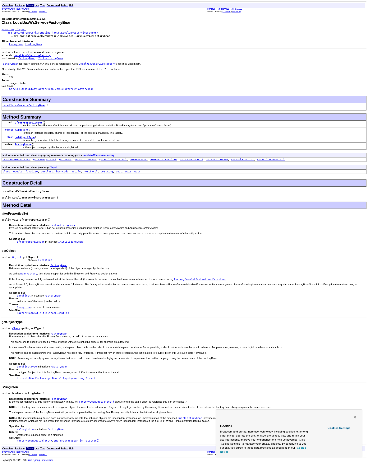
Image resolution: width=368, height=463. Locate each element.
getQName (65, 159)
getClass (47, 171)
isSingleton (23, 144)
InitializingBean (33, 44)
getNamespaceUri (44, 159)
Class (10, 137)
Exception (45, 260)
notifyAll (91, 171)
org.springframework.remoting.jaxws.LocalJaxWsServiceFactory (52, 32)
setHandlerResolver (163, 159)
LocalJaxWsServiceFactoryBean (23, 105)
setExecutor (138, 159)
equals (17, 171)
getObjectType (25, 137)
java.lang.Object (14, 29)
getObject (22, 130)
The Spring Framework (40, 460)
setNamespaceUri (191, 159)
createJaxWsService (16, 159)
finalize (31, 171)
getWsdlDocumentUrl (113, 159)
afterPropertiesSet (28, 122)
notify (76, 171)
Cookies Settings (339, 427)
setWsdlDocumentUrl (271, 159)
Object (9, 130)
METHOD (43, 11)
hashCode (62, 171)
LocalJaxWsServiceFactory (32, 55)
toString (107, 171)
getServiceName (85, 159)
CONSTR (33, 11)
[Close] (355, 417)
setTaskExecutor (242, 159)
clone (6, 171)
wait (119, 171)
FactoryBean (16, 44)
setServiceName (217, 159)
